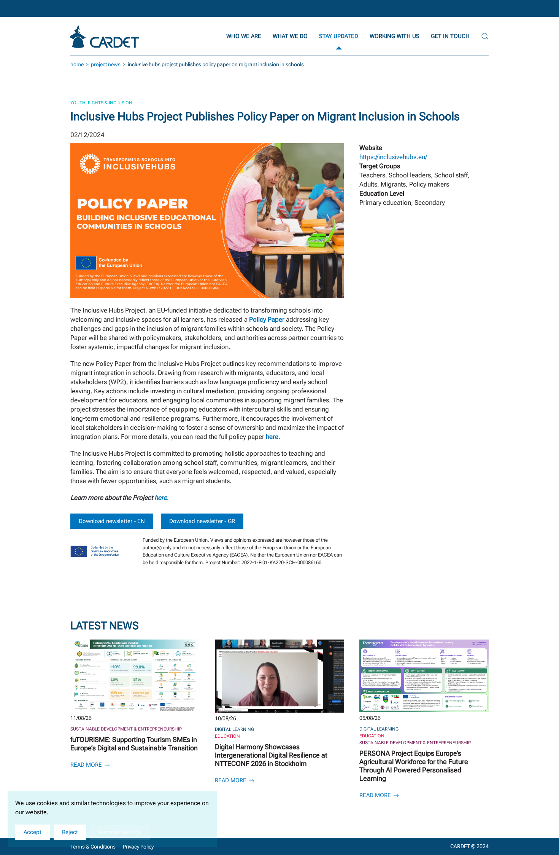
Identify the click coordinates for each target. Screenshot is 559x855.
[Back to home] (105, 36)
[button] (485, 36)
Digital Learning (234, 729)
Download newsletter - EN (112, 521)
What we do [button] (290, 36)
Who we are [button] (243, 36)
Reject (70, 832)
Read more (86, 764)
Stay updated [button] (338, 36)
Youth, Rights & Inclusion (101, 102)
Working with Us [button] (394, 36)
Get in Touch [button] (450, 36)
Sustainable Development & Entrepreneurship (126, 729)
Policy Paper (266, 319)
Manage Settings (119, 832)
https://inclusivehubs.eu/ (393, 157)
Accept (32, 832)
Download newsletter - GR (202, 521)
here (160, 497)
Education (227, 736)
